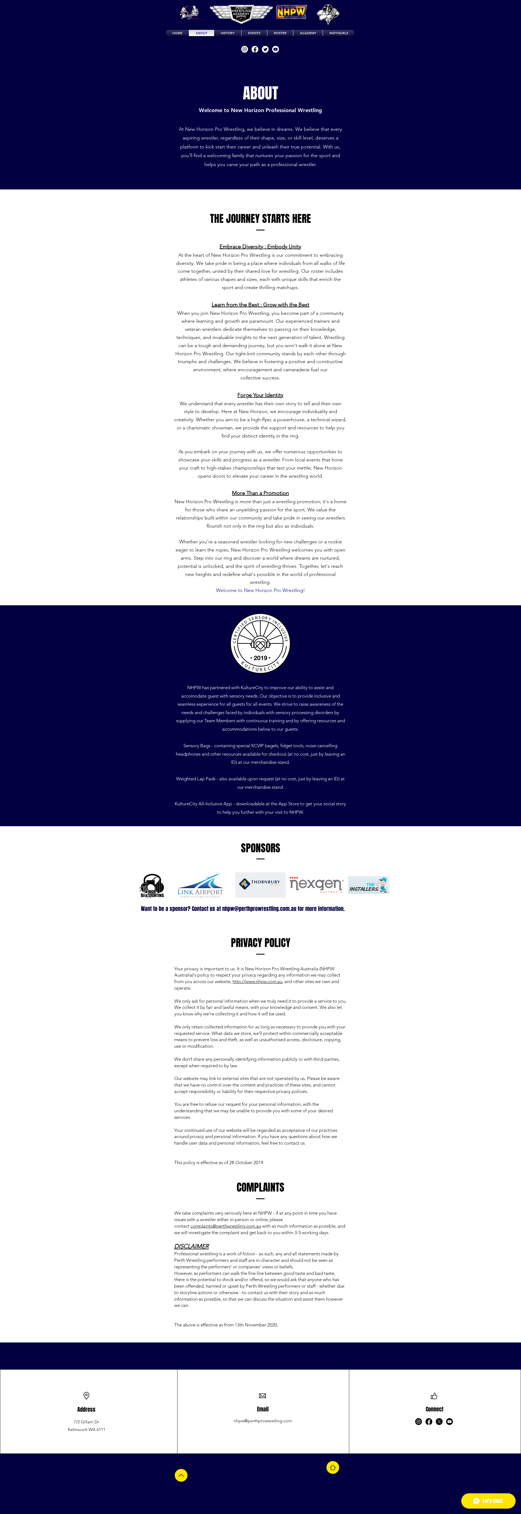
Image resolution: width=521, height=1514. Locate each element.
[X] (439, 1421)
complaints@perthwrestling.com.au (225, 1226)
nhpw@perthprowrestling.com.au (259, 909)
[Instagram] (244, 49)
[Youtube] (275, 49)
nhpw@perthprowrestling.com (263, 1420)
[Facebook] (255, 49)
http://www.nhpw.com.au (257, 981)
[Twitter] (265, 49)
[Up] (181, 1475)
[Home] (332, 1467)
